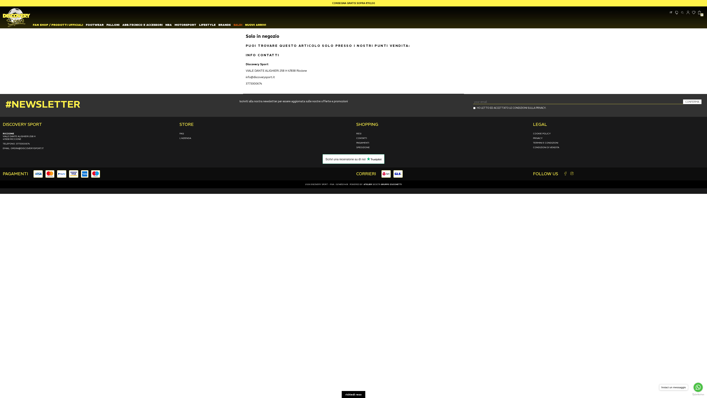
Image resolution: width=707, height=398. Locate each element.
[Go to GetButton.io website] (698, 394)
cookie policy (542, 133)
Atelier (368, 184)
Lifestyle (207, 25)
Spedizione (363, 147)
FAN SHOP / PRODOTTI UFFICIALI (58, 25)
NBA (168, 25)
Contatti (361, 138)
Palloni (112, 25)
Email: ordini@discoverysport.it (23, 148)
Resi (358, 133)
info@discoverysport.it (260, 77)
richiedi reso (353, 394)
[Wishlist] (694, 12)
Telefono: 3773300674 (16, 143)
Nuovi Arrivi (255, 25)
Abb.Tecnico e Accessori (142, 25)
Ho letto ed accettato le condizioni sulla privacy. (511, 107)
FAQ (182, 133)
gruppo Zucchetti (391, 184)
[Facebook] (565, 174)
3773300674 (254, 83)
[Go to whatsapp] (698, 387)
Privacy (538, 138)
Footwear (95, 25)
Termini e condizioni (545, 142)
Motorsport (185, 25)
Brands (224, 25)
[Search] (682, 12)
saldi (237, 25)
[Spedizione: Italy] (677, 12)
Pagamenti (362, 142)
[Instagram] (572, 174)
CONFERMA (692, 101)
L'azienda (185, 138)
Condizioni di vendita (546, 147)
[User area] (688, 12)
